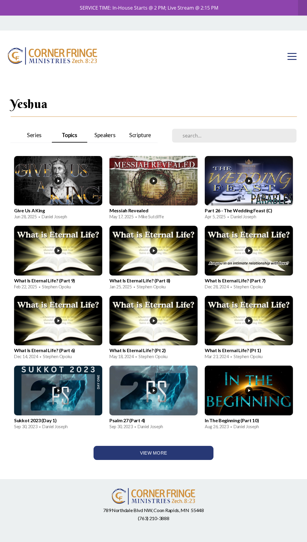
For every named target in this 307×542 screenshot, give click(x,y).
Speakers (104, 135)
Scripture (140, 135)
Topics (69, 135)
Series (34, 135)
